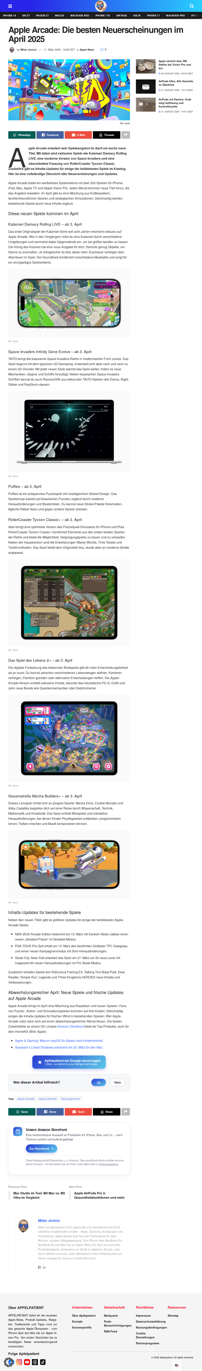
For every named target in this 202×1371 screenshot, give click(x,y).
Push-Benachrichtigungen (118, 1323)
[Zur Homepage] (101, 6)
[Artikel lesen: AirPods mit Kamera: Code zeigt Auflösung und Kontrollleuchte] (146, 105)
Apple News (87, 49)
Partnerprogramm (108, 1164)
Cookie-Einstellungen (145, 1335)
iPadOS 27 (42, 15)
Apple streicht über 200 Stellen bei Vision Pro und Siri (175, 64)
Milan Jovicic (29, 49)
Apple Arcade (26, 1098)
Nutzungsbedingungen (151, 1327)
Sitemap (173, 1315)
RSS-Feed (110, 1331)
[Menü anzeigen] (10, 6)
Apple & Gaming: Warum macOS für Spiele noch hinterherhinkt (59, 1040)
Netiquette (111, 1315)
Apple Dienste (48, 1098)
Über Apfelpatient (84, 1315)
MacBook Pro (175, 15)
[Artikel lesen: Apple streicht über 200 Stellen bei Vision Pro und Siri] (146, 66)
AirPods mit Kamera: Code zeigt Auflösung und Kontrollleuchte (175, 102)
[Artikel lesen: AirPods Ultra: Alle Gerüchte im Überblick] (146, 86)
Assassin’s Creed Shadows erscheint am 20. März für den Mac (58, 1047)
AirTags (121, 15)
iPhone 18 (9, 15)
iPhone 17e (102, 15)
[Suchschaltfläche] (192, 6)
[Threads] (35, 1362)
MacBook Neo (79, 15)
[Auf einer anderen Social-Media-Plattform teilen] (125, 135)
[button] (8, 1362)
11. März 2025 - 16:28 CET (59, 49)
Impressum (143, 1315)
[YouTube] (27, 1362)
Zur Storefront (39, 1149)
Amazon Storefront (70, 1026)
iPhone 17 (153, 15)
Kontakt (77, 1321)
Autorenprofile (82, 1327)
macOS (59, 15)
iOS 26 (137, 15)
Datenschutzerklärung (151, 1321)
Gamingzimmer (70, 1098)
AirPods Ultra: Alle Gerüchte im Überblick (176, 83)
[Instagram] (19, 1362)
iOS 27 (26, 15)
